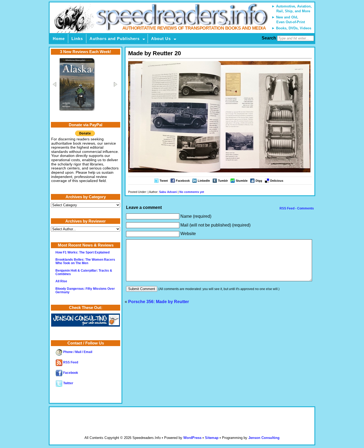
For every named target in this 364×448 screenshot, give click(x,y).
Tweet (164, 180)
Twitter (67, 383)
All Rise (61, 281)
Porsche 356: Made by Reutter (158, 301)
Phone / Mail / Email (77, 352)
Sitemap (212, 438)
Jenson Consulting (264, 438)
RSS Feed (70, 362)
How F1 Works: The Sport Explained (82, 252)
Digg (259, 180)
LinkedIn (204, 180)
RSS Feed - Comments (296, 208)
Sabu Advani (168, 191)
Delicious (276, 180)
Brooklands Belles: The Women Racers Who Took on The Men (85, 261)
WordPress (192, 438)
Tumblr (223, 180)
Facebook (183, 180)
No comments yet (191, 191)
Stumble (242, 180)
